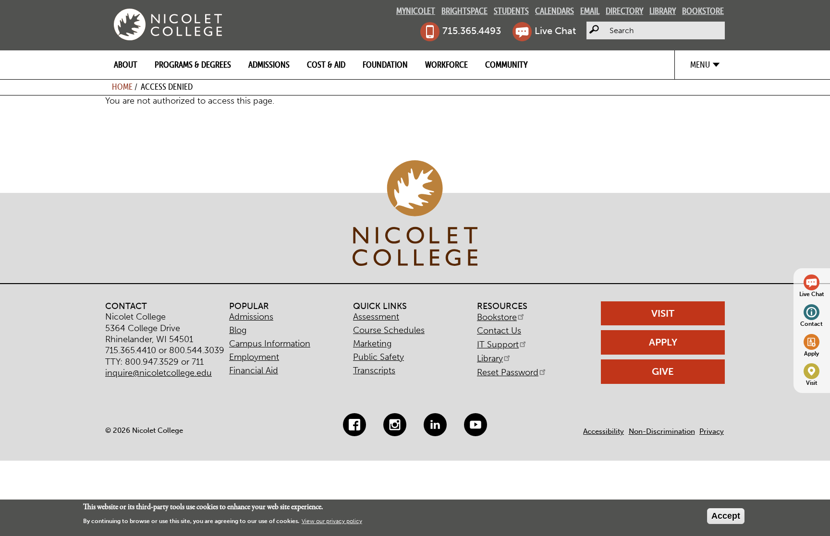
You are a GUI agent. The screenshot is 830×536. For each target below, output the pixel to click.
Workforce (446, 65)
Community (506, 65)
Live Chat (555, 30)
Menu (700, 65)
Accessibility (603, 431)
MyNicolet (415, 11)
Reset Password (507, 372)
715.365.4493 (471, 30)
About (125, 65)
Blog (237, 330)
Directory (624, 11)
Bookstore (703, 11)
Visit (812, 382)
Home (122, 87)
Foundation (385, 65)
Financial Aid (253, 370)
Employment (254, 357)
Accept (725, 516)
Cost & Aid (326, 65)
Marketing (372, 343)
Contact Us (499, 330)
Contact (811, 323)
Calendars (554, 11)
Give (663, 371)
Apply (811, 353)
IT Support (498, 344)
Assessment (376, 316)
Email (589, 11)
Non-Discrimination (662, 431)
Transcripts (374, 370)
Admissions (269, 65)
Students (511, 11)
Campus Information (269, 343)
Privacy (711, 431)
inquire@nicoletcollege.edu (158, 373)
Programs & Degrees (193, 65)
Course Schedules (389, 330)
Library (662, 11)
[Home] (168, 24)
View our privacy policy (332, 521)
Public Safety (378, 357)
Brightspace (464, 11)
